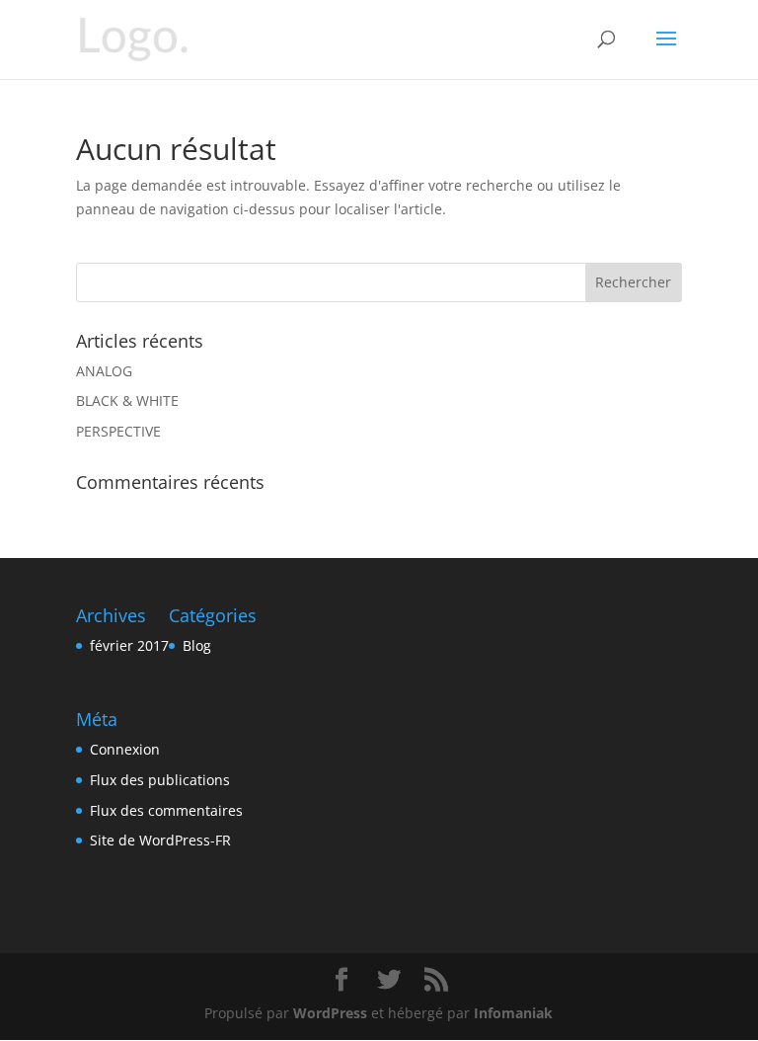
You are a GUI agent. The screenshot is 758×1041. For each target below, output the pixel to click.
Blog (197, 645)
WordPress (330, 1012)
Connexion (125, 749)
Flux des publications (160, 779)
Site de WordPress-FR (160, 840)
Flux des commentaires (166, 810)
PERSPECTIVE (118, 431)
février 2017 (129, 645)
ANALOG (104, 370)
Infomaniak (513, 1012)
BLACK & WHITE (127, 400)
